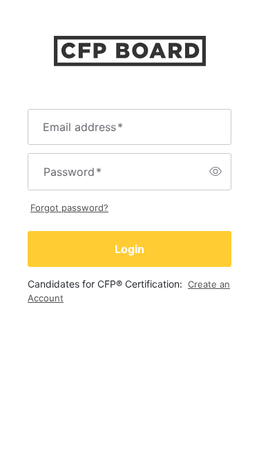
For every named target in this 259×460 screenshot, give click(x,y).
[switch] (215, 172)
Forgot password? (69, 207)
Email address (83, 127)
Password (73, 172)
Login (129, 249)
